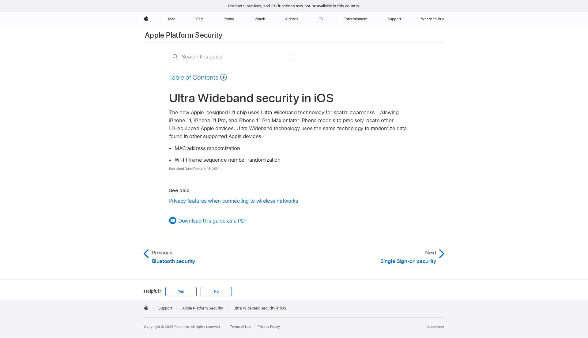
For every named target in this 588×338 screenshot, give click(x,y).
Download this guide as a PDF (212, 221)
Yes (181, 291)
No (216, 291)
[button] (198, 77)
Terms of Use (240, 327)
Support (165, 308)
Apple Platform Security (183, 35)
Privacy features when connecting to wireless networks (233, 201)
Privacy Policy (269, 327)
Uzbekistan (435, 327)
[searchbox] (231, 56)
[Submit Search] (175, 57)
